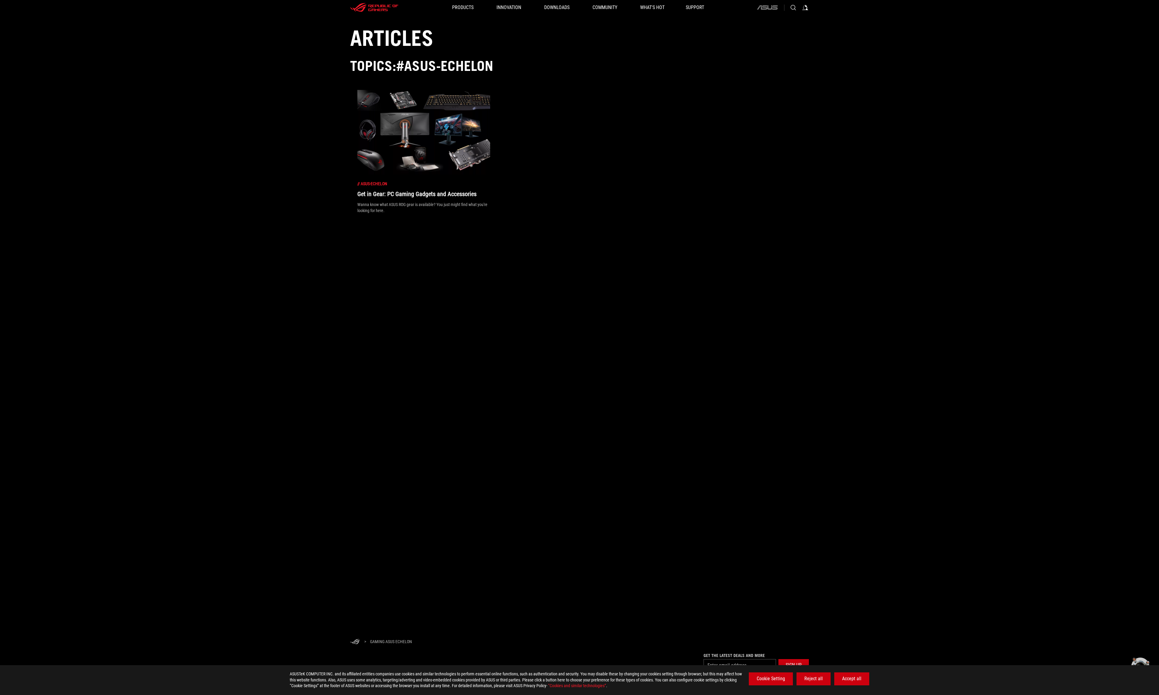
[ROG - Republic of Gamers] (374, 7)
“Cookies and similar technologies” (577, 685)
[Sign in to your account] (805, 7)
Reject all (813, 678)
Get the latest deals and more (734, 655)
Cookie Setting (771, 678)
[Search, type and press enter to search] (793, 7)
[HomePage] (355, 642)
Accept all (851, 678)
